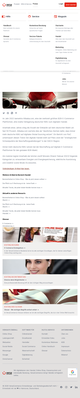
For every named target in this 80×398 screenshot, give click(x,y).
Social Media (7, 346)
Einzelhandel (27, 338)
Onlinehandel (27, 334)
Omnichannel (7, 359)
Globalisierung (8, 226)
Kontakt (45, 334)
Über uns (64, 334)
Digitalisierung (27, 355)
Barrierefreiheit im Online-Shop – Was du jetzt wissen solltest (24, 179)
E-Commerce (7, 223)
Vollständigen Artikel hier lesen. (15, 169)
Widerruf (64, 355)
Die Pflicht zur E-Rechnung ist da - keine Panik (19, 183)
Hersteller (25, 342)
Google (5, 355)
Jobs (63, 338)
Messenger (6, 351)
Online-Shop (7, 334)
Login (61, 4)
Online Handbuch (48, 346)
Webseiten (6, 342)
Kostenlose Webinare (50, 342)
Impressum (65, 346)
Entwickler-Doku (48, 338)
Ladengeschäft (8, 338)
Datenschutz (66, 351)
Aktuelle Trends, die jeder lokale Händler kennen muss (22, 187)
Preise (35, 4)
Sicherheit (26, 359)
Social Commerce (28, 346)
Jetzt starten (70, 5)
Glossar (5, 219)
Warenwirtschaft (28, 351)
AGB (63, 342)
